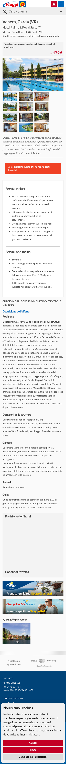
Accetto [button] (33, 743)
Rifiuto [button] (33, 749)
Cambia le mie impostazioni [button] (33, 756)
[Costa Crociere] (33, 588)
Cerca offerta (18, 11)
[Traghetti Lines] (33, 606)
